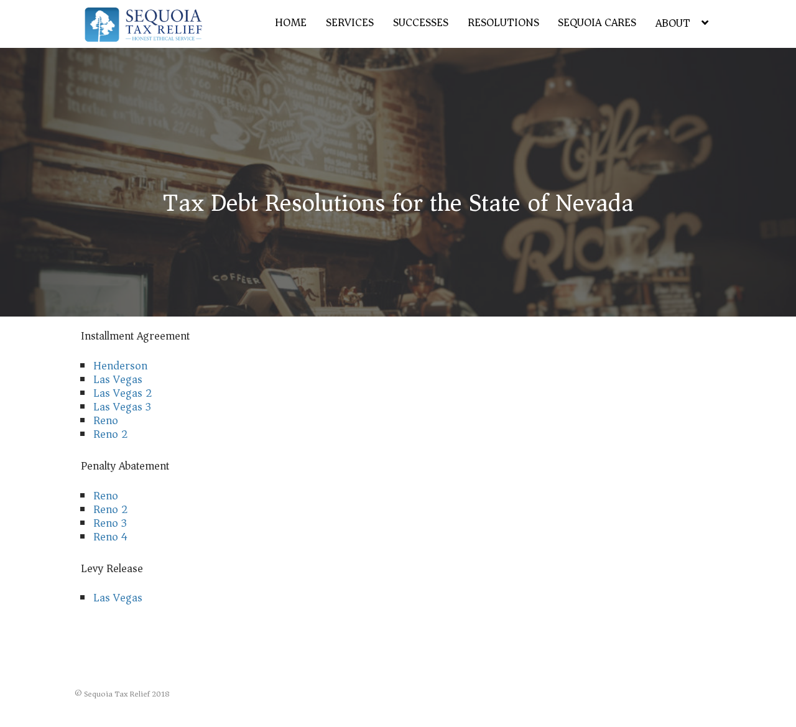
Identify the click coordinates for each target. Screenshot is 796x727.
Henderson (120, 366)
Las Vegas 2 (122, 393)
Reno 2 (110, 434)
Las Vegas (117, 379)
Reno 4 (110, 537)
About (672, 23)
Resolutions (503, 22)
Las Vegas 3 (122, 407)
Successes (420, 22)
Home (291, 22)
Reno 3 (110, 523)
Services (350, 22)
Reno (105, 420)
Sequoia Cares (597, 22)
